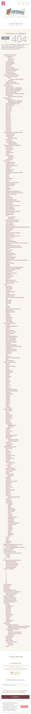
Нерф (7, 313)
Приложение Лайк (13, 497)
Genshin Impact (10, 291)
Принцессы (9, 155)
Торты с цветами (9, 596)
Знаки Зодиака (10, 468)
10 (6, 583)
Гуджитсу (8, 188)
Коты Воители (10, 208)
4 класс (8, 554)
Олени (10, 57)
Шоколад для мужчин (14, 633)
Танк (9, 531)
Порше (10, 525)
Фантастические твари (13, 357)
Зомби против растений (13, 309)
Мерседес (11, 518)
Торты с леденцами (12, 593)
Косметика (9, 159)
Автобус (10, 504)
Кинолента (9, 471)
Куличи (10, 643)
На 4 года (8, 110)
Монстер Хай (10, 234)
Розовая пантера (11, 254)
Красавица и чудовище (13, 211)
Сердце (8, 492)
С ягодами (7, 586)
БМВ (9, 507)
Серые (8, 617)
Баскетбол (9, 410)
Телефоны (9, 501)
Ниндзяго (11, 218)
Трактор (10, 532)
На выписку (9, 99)
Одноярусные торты (10, 599)
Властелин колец (11, 331)
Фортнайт (9, 319)
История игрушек (11, 199)
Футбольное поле (13, 439)
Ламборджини (12, 517)
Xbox (7, 449)
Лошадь (10, 60)
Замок (10, 466)
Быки (7, 367)
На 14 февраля (10, 62)
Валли (8, 176)
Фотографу (9, 436)
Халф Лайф (9, 321)
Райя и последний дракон (14, 247)
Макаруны (9, 637)
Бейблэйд (9, 171)
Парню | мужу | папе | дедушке (15, 93)
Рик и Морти (10, 253)
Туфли (8, 537)
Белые (8, 604)
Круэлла (8, 343)
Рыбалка (8, 428)
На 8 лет (8, 116)
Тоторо (8, 264)
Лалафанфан (9, 214)
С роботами (9, 136)
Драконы (8, 139)
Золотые (8, 611)
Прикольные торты (9, 601)
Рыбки (8, 399)
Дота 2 (8, 306)
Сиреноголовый (11, 257)
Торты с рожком (10, 594)
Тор (7, 354)
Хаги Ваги (9, 320)
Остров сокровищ (11, 241)
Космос (8, 478)
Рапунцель (9, 250)
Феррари (11, 534)
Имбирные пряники (12, 624)
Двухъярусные (10, 133)
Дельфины (9, 370)
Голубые (8, 607)
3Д (4, 558)
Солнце (8, 494)
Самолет (10, 528)
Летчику (8, 422)
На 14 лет (8, 125)
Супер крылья (10, 258)
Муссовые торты (11, 567)
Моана (8, 231)
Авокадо (8, 451)
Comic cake (9, 448)
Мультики (7, 161)
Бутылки (8, 456)
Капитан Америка (11, 342)
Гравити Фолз (10, 185)
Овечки (8, 395)
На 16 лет (8, 128)
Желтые (8, 609)
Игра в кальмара (11, 339)
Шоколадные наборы (12, 629)
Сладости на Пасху (11, 642)
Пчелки (8, 398)
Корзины (8, 479)
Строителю (9, 431)
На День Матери (11, 73)
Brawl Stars (9, 287)
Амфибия (9, 166)
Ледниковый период (12, 221)
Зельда (8, 307)
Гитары (8, 459)
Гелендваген (12, 510)
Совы (7, 405)
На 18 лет (8, 131)
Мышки (8, 392)
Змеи (7, 379)
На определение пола (12, 103)
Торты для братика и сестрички (15, 547)
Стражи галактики (11, 350)
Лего (7, 215)
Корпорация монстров (13, 205)
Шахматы (8, 445)
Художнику (9, 443)
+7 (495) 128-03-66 (15, 24)
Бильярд (8, 454)
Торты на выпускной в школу (12, 553)
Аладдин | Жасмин (11, 165)
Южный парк (10, 283)
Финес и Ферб (10, 270)
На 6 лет (8, 113)
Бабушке (10, 80)
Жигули (10, 514)
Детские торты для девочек (12, 145)
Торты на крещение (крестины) (13, 544)
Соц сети (8, 495)
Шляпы (8, 543)
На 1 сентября (10, 67)
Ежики (8, 373)
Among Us (9, 286)
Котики (8, 382)
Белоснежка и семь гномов (14, 172)
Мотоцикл (11, 520)
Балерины (11, 156)
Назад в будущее (11, 344)
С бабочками (10, 152)
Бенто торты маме (11, 92)
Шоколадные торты (12, 563)
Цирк (7, 538)
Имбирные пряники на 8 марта (17, 627)
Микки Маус (9, 228)
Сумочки (8, 498)
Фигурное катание (11, 435)
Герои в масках (10, 184)
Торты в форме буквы (10, 590)
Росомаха (9, 347)
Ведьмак (8, 303)
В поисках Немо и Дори (13, 245)
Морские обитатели (12, 390)
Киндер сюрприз (11, 469)
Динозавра (9, 372)
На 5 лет (8, 112)
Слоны (8, 402)
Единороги (9, 149)
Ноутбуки (11, 475)
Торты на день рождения (11, 75)
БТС (7, 298)
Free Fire (8, 290)
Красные (8, 613)
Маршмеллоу (10, 636)
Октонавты (9, 240)
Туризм (8, 433)
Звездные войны (11, 337)
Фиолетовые (9, 620)
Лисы (7, 383)
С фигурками (8, 584)
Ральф (8, 248)
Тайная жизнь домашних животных (16, 260)
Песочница (9, 487)
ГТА (7, 304)
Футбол (8, 438)
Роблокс (8, 316)
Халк (7, 359)
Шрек (7, 278)
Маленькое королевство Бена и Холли (17, 227)
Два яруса (9, 146)
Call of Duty (9, 288)
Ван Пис (8, 179)
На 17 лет (8, 129)
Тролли (8, 265)
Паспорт (8, 485)
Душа (7, 195)
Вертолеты (11, 508)
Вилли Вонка (10, 330)
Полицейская (12, 524)
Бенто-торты (7, 85)
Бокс (7, 412)
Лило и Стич (9, 222)
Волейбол (9, 416)
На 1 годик (9, 106)
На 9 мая (8, 66)
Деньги (8, 461)
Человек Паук (10, 275)
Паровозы (11, 521)
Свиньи (8, 400)
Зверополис (9, 198)
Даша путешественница (13, 191)
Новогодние (9, 86)
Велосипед (9, 415)
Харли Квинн (10, 360)
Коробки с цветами (12, 481)
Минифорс (9, 230)
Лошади (8, 385)
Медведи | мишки (11, 389)
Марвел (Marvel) (13, 143)
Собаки (8, 403)
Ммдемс (8, 484)
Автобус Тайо (10, 164)
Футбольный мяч (13, 441)
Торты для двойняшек (10, 545)
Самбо (8, 429)
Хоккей (8, 442)
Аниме (8, 168)
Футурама (9, 271)
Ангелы (8, 452)
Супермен (9, 352)
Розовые (8, 616)
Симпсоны (9, 255)
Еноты (8, 375)
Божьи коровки (10, 366)
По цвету (6, 603)
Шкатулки (9, 541)
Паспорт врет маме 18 (16, 79)
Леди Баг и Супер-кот (12, 220)
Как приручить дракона (13, 201)
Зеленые (8, 610)
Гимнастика (9, 418)
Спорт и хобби (8, 409)
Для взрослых (10, 458)
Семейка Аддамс (11, 349)
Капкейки (9, 639)
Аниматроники (10, 294)
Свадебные (9, 95)
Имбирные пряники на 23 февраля (18, 626)
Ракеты (10, 527)
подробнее (21, 692)
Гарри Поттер (10, 333)
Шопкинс (9, 277)
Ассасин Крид (10, 296)
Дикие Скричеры (11, 194)
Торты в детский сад (10, 551)
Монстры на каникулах (13, 235)
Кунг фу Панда (10, 212)
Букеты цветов (10, 455)
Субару (10, 530)
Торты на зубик (8, 550)
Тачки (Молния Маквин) (13, 232)
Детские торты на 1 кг (10, 597)
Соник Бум (9, 317)
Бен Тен (8, 174)
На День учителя (11, 70)
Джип (10, 512)
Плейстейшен (10, 489)
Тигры (8, 406)
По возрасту (7, 97)
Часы (7, 540)
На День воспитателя (12, 69)
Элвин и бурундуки (12, 281)
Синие (8, 619)
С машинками (10, 135)
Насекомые (9, 393)
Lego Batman (12, 217)
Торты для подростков (12, 83)
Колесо (10, 515)
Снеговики (11, 59)
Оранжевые (9, 614)
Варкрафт (9, 300)
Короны (8, 151)
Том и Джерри (10, 263)
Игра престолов (10, 340)
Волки (8, 369)
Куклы (8, 153)
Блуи (7, 175)
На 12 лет (8, 122)
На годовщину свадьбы (15, 96)
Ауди (9, 505)
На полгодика (10, 105)
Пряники (11, 644)
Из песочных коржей (12, 564)
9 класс (8, 555)
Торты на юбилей (11, 82)
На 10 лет (8, 119)
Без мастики (9, 148)
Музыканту (9, 423)
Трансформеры (12, 138)
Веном (8, 329)
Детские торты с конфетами (12, 591)
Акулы (8, 363)
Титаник (8, 353)
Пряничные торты (11, 565)
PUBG (7, 293)
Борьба (8, 413)
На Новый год (10, 56)
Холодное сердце (11, 273)
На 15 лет (8, 126)
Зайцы (8, 377)
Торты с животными (10, 362)
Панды (8, 396)
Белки (8, 365)
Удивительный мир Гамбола (14, 267)
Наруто (8, 238)
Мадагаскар (9, 224)
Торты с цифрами (9, 568)
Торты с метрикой (9, 548)
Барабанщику (12, 425)
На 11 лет (8, 120)
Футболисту (11, 634)
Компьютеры (10, 474)
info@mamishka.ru (16, 663)
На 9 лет (8, 118)
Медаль (10, 630)
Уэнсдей (8, 356)
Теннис (8, 432)
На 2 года (8, 108)
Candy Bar (7, 623)
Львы (7, 386)
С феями (10, 158)
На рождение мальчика (15, 100)
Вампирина (9, 178)
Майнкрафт (9, 310)
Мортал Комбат (10, 311)
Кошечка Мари (10, 209)
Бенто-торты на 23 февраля (14, 89)
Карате (8, 419)
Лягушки (8, 387)
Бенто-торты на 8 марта (13, 90)
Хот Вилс (8, 274)
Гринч (7, 186)
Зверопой (9, 197)
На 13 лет (8, 123)
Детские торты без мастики (12, 560)
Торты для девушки (12, 76)
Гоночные (11, 511)
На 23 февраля (10, 63)
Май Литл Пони (10, 225)
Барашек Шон (10, 169)
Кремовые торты (11, 561)
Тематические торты (10, 446)
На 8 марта (9, 64)
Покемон (8, 244)
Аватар (8, 324)
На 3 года (8, 109)
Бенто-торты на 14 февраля (14, 87)
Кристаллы (9, 482)
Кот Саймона (9, 207)
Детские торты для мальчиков (13, 132)
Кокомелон (9, 202)
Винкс (8, 181)
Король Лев (9, 204)
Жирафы (8, 376)
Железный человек (12, 336)
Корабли (8, 476)
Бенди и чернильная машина (15, 297)
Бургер (10, 464)
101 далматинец (10, 162)
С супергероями (11, 142)
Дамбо (8, 189)
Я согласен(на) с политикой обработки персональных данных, (14, 691)
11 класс (8, 557)
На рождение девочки (15, 102)
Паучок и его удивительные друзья (17, 242)
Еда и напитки (10, 462)
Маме (9, 77)
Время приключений (12, 182)
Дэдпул (8, 334)
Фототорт (6, 587)
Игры (5, 284)
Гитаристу (11, 426)
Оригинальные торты (10, 600)
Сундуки (8, 499)
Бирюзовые (9, 606)
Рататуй (8, 251)
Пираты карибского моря (13, 346)
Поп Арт (8, 491)
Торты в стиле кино (9, 323)
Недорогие (7, 588)
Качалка (8, 420)
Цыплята (8, 408)
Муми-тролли (10, 237)
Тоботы (8, 261)
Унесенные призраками (13, 268)
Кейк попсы (9, 640)
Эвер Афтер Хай (10, 280)
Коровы (8, 380)
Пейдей (8, 314)
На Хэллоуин (9, 72)
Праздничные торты (10, 54)
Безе (7, 646)
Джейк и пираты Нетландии (14, 192)
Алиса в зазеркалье (12, 326)
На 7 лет (8, 115)
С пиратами (9, 141)
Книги (8, 472)
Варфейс (8, 301)
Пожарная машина (13, 522)
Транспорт (9, 502)
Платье (8, 488)
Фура (9, 535)
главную (19, 47)
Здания (8, 465)
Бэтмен (8, 327)
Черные (8, 621)
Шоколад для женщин (15, 632)
